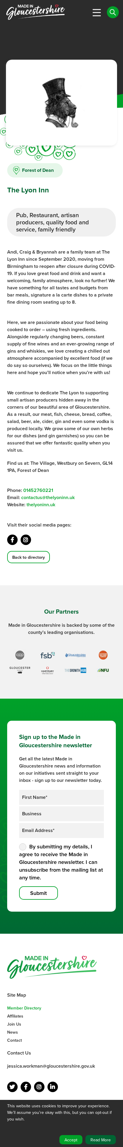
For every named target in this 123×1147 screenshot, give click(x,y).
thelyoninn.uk (41, 504)
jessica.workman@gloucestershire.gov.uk (51, 1066)
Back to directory (28, 557)
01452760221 (38, 490)
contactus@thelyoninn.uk (48, 497)
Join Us (14, 1024)
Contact (14, 1040)
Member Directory (24, 1008)
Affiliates (15, 1016)
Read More (100, 1140)
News (12, 1032)
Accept (70, 1140)
